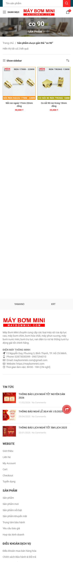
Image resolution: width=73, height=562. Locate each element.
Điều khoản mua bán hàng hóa (19, 550)
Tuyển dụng (9, 481)
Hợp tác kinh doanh (13, 534)
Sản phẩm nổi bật (12, 510)
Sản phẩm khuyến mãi (15, 516)
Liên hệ (7, 457)
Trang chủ (8, 43)
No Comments (39, 402)
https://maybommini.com (30, 363)
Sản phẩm (8, 497)
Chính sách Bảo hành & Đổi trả (19, 556)
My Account (9, 463)
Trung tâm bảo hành (14, 522)
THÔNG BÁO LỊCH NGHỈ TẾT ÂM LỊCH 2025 (43, 427)
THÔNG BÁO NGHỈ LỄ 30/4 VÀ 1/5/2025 (41, 411)
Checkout (8, 475)
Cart (5, 469)
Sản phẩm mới (11, 504)
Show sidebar (14, 60)
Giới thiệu (8, 450)
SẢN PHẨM (35, 31)
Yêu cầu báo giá (11, 528)
